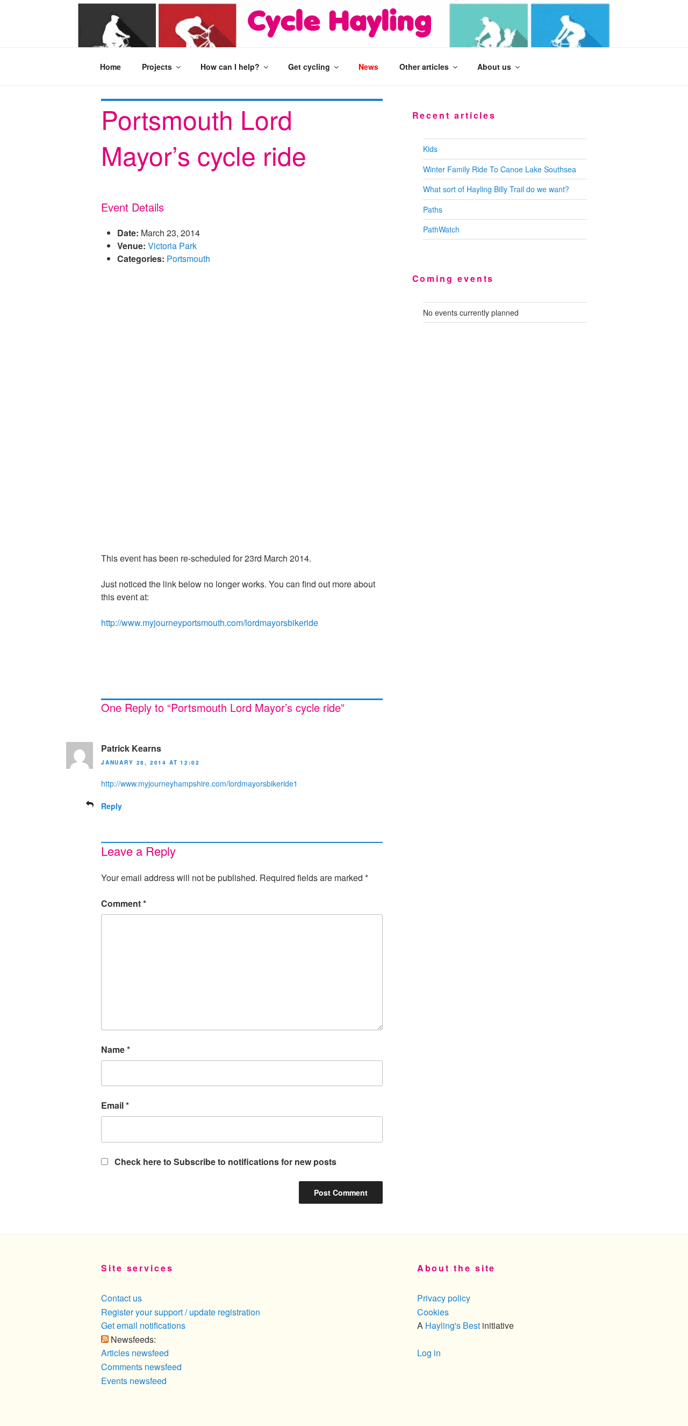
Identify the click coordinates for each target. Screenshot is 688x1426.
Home (110, 66)
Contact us (121, 1298)
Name (115, 1049)
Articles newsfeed (135, 1353)
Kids (430, 148)
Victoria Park (172, 245)
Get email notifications (143, 1325)
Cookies (433, 1312)
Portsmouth (188, 258)
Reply (111, 806)
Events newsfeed (134, 1380)
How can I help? (230, 66)
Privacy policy (443, 1298)
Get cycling (309, 66)
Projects (157, 66)
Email (115, 1105)
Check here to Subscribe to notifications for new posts (224, 1161)
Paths (432, 209)
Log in (429, 1353)
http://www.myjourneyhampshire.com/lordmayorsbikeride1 (199, 783)
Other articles (424, 66)
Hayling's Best (452, 1325)
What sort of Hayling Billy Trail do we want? (496, 189)
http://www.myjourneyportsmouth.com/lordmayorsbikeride (209, 622)
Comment (123, 903)
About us (494, 66)
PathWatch (441, 229)
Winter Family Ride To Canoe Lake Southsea (499, 169)
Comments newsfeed (141, 1366)
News (368, 66)
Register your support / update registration (180, 1312)
